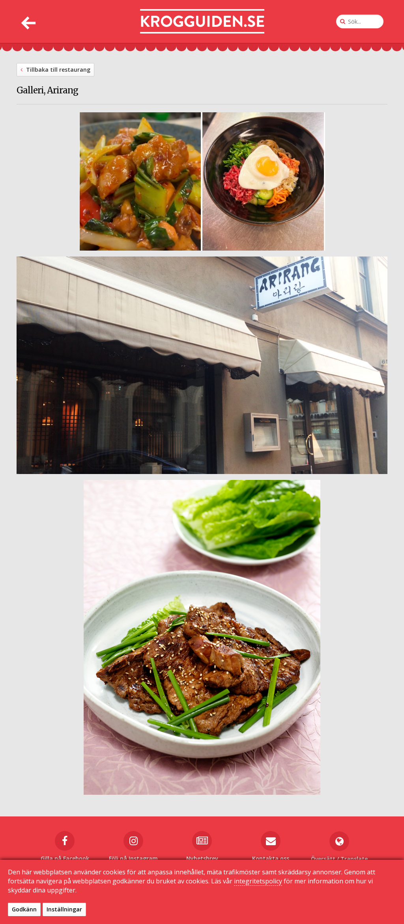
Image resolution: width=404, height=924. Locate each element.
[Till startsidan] (202, 21)
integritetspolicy (258, 881)
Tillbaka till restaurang (57, 69)
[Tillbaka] (27, 21)
